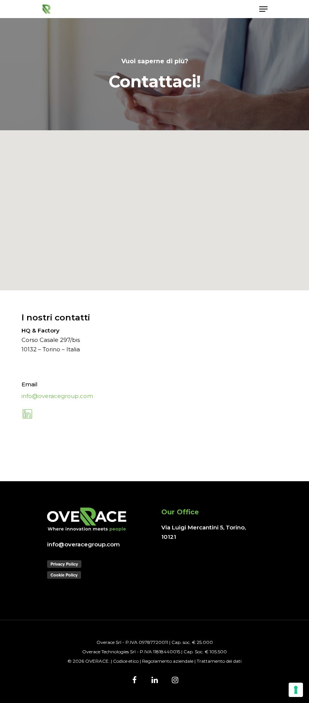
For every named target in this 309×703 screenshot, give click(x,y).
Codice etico (126, 661)
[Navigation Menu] (263, 9)
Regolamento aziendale (167, 661)
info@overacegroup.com (57, 396)
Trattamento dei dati (219, 661)
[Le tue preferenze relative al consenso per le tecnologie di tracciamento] (296, 690)
